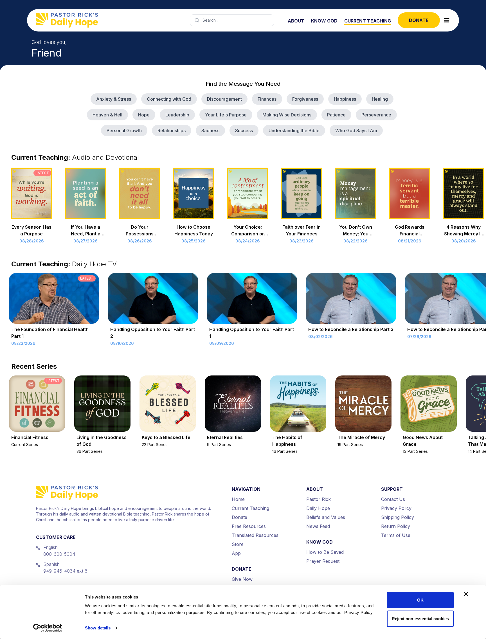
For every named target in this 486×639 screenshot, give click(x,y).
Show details (98, 628)
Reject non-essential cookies (420, 618)
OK (420, 600)
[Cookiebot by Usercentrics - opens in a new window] (47, 628)
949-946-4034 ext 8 (65, 571)
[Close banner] (466, 594)
